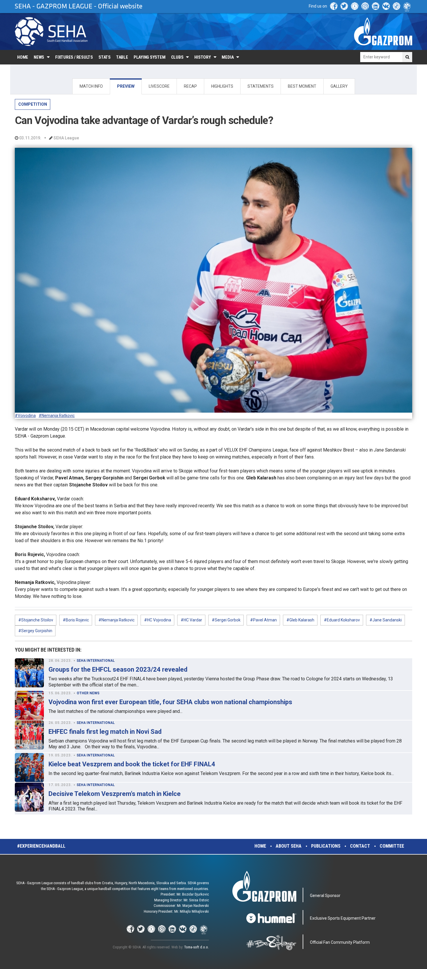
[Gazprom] (383, 31)
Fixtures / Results (74, 57)
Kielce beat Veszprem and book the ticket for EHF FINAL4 (132, 764)
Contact (360, 846)
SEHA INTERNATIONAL (96, 661)
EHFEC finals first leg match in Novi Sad (105, 731)
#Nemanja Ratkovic (57, 415)
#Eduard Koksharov (342, 620)
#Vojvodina (25, 415)
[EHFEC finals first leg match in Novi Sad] (29, 734)
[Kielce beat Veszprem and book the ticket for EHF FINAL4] (29, 767)
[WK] (386, 6)
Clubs (177, 57)
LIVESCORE (159, 86)
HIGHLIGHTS (222, 86)
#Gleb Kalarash (300, 620)
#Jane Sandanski (385, 620)
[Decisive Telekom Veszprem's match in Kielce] (29, 797)
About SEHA (289, 846)
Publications (325, 846)
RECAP (190, 86)
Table (122, 57)
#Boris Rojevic (76, 620)
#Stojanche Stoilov (35, 620)
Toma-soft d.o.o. (196, 947)
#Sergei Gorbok (226, 620)
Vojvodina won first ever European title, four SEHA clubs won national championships (170, 702)
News (39, 57)
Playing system (150, 57)
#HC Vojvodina (157, 620)
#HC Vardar (191, 620)
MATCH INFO (91, 86)
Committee (392, 846)
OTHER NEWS (88, 693)
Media (228, 57)
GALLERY (339, 86)
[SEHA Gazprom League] (51, 31)
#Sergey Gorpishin (35, 630)
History (202, 57)
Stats (104, 57)
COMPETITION (32, 104)
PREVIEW (125, 86)
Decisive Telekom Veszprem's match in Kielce (115, 793)
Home (22, 57)
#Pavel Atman (263, 620)
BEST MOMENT (302, 86)
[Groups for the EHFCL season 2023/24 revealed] (29, 672)
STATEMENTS (260, 86)
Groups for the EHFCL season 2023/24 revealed (118, 669)
